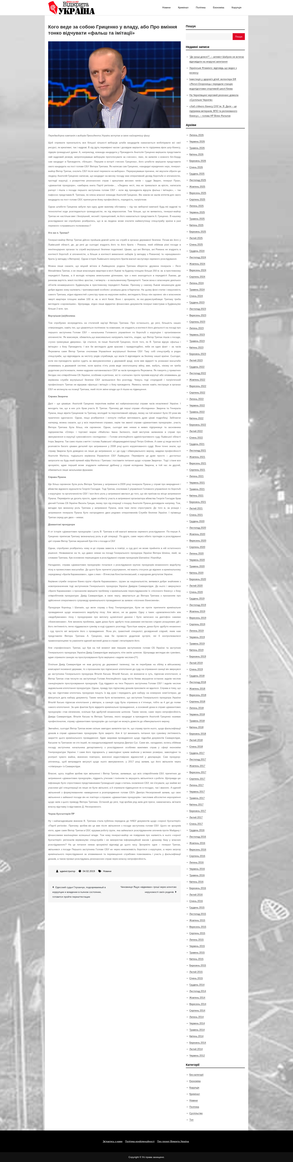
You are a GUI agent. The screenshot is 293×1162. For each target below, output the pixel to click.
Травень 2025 (197, 218)
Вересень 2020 (197, 540)
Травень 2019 (197, 643)
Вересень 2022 (197, 386)
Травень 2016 (197, 875)
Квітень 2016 (196, 881)
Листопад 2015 (197, 913)
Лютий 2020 (196, 585)
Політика (201, 7)
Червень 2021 (197, 482)
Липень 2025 (196, 205)
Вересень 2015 (197, 926)
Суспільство (196, 1113)
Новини (166, 7)
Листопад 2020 (197, 527)
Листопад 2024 (197, 257)
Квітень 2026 (196, 154)
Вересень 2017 (197, 772)
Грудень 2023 (196, 302)
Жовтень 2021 (197, 456)
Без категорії (196, 1074)
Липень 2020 (196, 553)
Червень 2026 (197, 141)
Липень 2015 (196, 939)
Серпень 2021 (197, 469)
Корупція (236, 7)
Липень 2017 (196, 785)
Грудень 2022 (196, 366)
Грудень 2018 (196, 675)
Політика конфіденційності (139, 1141)
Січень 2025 (196, 244)
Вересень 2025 (197, 193)
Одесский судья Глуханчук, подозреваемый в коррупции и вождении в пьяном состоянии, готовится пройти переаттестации (79, 892)
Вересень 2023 (197, 315)
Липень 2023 (196, 328)
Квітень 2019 (196, 650)
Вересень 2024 (197, 270)
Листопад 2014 (197, 991)
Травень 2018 (197, 720)
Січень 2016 (196, 901)
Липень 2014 (196, 1016)
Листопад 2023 (197, 308)
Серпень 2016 (197, 856)
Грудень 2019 (196, 598)
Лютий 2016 (196, 894)
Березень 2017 (197, 811)
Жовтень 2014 (197, 997)
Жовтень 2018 (197, 688)
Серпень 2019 (197, 624)
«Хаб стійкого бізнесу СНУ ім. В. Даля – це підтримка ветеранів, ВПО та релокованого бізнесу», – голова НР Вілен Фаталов (213, 111)
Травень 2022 (197, 411)
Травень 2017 (197, 798)
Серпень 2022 (197, 392)
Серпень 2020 (197, 547)
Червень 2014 (197, 1023)
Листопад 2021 (197, 450)
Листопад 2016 (197, 836)
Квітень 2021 (196, 495)
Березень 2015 (197, 965)
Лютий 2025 (196, 238)
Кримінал (183, 7)
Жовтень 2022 (197, 379)
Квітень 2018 (196, 727)
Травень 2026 (197, 148)
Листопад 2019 (197, 605)
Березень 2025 (197, 231)
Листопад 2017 (197, 759)
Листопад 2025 (197, 180)
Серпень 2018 (197, 701)
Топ (191, 1119)
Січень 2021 (196, 514)
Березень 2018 (197, 733)
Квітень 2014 (196, 1036)
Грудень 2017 (196, 753)
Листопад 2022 (197, 373)
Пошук (191, 26)
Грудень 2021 (196, 444)
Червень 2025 (197, 212)
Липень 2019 (196, 630)
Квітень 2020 (196, 572)
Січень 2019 (196, 669)
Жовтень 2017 (197, 765)
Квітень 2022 (196, 418)
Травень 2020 (197, 566)
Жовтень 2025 (197, 186)
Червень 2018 (197, 714)
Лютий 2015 (196, 971)
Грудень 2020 (196, 521)
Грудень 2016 (196, 830)
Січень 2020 (196, 592)
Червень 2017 (197, 791)
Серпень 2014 (197, 1010)
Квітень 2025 (196, 225)
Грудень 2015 (196, 907)
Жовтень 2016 (197, 843)
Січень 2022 (196, 437)
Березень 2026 (197, 160)
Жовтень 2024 (197, 263)
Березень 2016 (197, 888)
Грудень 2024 (196, 251)
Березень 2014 (197, 1042)
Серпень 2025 (197, 199)
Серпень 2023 (197, 321)
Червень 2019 (197, 637)
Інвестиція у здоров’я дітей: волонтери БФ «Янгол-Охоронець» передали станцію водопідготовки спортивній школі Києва (212, 84)
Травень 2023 (197, 341)
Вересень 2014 (197, 1004)
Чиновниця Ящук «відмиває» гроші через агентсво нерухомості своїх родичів (149, 889)
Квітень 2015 (196, 959)
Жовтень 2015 (197, 920)
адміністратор (67, 871)
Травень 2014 (197, 1029)
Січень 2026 (196, 167)
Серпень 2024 (197, 276)
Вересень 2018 (197, 695)
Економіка (218, 7)
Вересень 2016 (197, 849)
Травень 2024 (197, 289)
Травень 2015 (197, 952)
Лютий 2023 (196, 360)
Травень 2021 (197, 489)
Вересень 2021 (197, 463)
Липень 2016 (196, 862)
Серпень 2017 (197, 778)
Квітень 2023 (196, 347)
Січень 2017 (196, 823)
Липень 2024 (196, 283)
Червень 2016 (197, 868)
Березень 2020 (197, 579)
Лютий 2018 (196, 740)
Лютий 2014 (196, 1049)
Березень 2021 (197, 502)
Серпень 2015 (197, 933)
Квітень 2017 (196, 804)
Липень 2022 (196, 399)
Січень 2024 (196, 296)
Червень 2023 (197, 334)
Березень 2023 (197, 353)
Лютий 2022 (196, 431)
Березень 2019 (197, 656)
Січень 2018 (196, 746)
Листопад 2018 (197, 682)
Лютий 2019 (196, 662)
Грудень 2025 (196, 173)
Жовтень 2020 (197, 534)
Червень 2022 (197, 405)
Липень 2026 (196, 135)
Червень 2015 (197, 946)
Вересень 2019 (197, 617)
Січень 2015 (196, 978)
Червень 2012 (197, 1055)
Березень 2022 (197, 424)
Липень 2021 (196, 476)
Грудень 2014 (196, 984)
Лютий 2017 (196, 817)
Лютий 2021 (196, 508)
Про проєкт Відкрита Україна (173, 1141)
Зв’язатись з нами (112, 1141)
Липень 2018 (196, 708)
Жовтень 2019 (197, 611)
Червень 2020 (197, 559)
